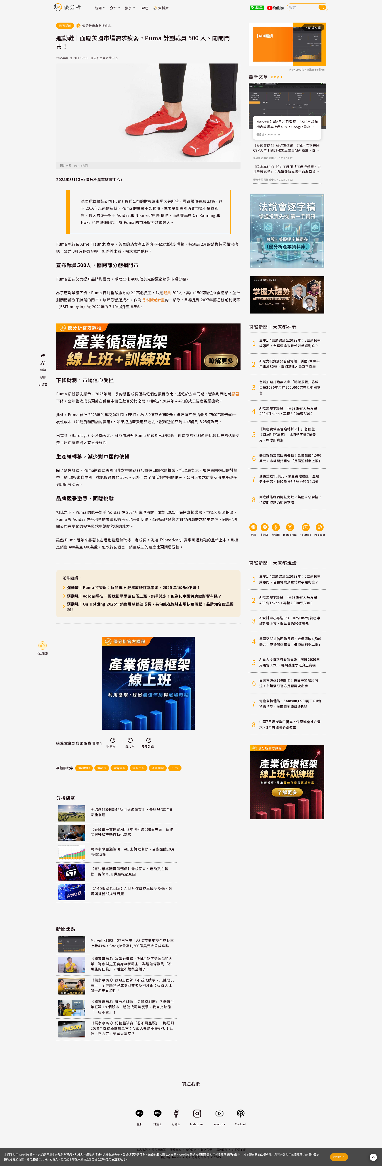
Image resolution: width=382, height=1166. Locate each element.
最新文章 (258, 76)
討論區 (43, 384)
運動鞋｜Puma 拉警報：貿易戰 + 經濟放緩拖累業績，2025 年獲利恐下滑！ (134, 587)
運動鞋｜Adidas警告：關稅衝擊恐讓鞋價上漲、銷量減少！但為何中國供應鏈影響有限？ (144, 596)
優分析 (260, 134)
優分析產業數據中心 (265, 158)
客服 (43, 377)
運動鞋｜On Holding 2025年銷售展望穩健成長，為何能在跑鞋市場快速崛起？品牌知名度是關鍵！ (150, 606)
